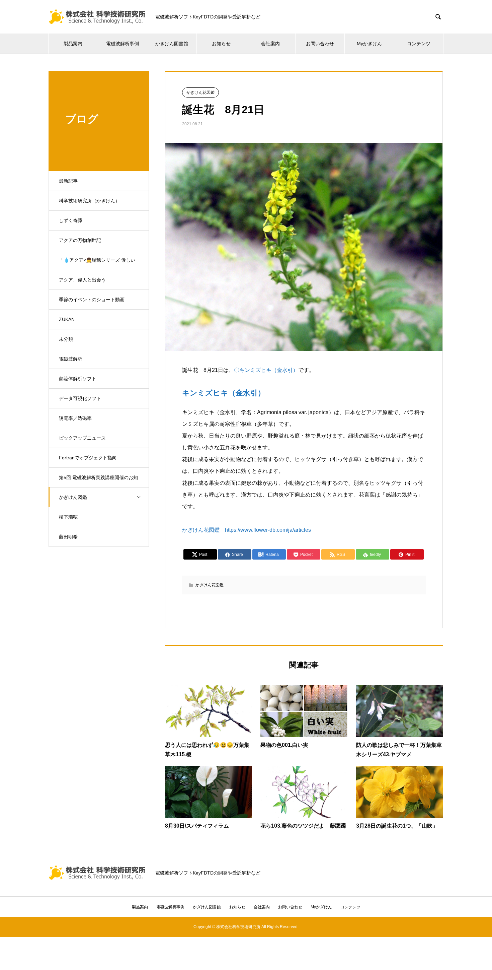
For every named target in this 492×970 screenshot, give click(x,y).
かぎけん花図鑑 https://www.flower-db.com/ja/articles (246, 530)
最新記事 (68, 181)
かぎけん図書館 (171, 43)
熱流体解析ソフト (77, 378)
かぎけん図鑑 (73, 497)
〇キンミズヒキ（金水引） (266, 370)
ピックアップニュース (82, 438)
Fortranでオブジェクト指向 (88, 457)
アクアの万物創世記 (80, 240)
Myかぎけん (369, 43)
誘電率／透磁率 (75, 418)
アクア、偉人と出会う (82, 279)
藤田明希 (68, 536)
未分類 (66, 339)
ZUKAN (67, 319)
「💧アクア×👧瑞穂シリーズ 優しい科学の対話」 (97, 263)
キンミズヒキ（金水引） (223, 393)
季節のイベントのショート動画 (92, 299)
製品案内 (73, 43)
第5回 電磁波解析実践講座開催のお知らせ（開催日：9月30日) (98, 481)
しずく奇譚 (70, 220)
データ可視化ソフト (80, 398)
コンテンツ (418, 43)
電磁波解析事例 (122, 43)
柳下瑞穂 (68, 517)
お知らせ (221, 43)
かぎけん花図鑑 (200, 92)
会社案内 (270, 43)
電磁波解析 (70, 359)
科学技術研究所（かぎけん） (89, 200)
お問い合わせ (320, 43)
